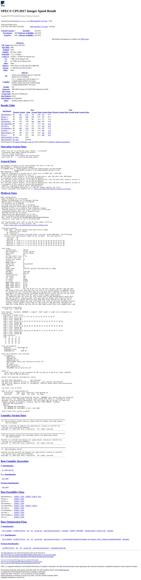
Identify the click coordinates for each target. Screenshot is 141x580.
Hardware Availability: (26, 33)
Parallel (6, 87)
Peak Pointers (6, 98)
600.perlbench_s (6, 114)
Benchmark (7, 111)
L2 (6, 59)
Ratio (28, 112)
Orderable (5, 54)
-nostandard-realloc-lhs (58, 548)
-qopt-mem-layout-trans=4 (51, 531)
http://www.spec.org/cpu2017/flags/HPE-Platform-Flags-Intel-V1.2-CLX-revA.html (28, 555)
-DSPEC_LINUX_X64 (33, 496)
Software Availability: (26, 35)
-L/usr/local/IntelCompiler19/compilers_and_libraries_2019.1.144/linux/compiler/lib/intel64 (91, 539)
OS (6, 76)
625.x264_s (5, 126)
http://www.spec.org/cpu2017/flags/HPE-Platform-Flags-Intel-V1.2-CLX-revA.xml (21, 561)
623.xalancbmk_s (7, 124)
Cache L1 (5, 56)
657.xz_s (4, 135)
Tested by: (7, 35)
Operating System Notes (13, 146)
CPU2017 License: (7, 31)
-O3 (31, 531)
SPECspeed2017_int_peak (38, 27)
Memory (5, 66)
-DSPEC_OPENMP (76, 531)
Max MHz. (5, 47)
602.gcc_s (4, 117)
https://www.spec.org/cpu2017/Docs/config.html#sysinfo (26, 225)
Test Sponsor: (7, 33)
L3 (6, 61)
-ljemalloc (110, 531)
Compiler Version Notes (13, 415)
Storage (5, 68)
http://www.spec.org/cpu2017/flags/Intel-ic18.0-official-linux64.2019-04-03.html (27, 556)
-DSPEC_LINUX (31, 506)
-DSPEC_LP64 (19, 496)
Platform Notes (9, 193)
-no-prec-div (38, 531)
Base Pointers (6, 96)
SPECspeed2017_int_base (38, 21)
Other (6, 63)
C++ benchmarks (8, 474)
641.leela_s (4, 130)
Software (24, 73)
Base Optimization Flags (14, 521)
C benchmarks (7, 466)
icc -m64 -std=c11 (8, 470)
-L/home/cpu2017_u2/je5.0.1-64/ (95, 531)
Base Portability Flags (12, 492)
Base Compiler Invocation (14, 461)
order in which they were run (24, 142)
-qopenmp (65, 531)
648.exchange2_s (6, 133)
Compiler (6, 82)
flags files (7, 553)
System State (6, 94)
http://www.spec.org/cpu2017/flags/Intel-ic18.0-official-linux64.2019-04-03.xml (20, 563)
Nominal (6, 50)
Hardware (20, 43)
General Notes (8, 161)
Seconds (22, 112)
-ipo (28, 531)
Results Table (8, 105)
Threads (16, 112)
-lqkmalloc (125, 539)
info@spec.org (64, 570)
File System (6, 91)
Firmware (5, 89)
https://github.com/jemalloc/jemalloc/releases (52, 189)
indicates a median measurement (59, 142)
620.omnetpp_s (6, 121)
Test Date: (26, 31)
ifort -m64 (5, 487)
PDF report (85, 39)
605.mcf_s (4, 119)
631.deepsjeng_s (6, 128)
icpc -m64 (5, 479)
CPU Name (5, 45)
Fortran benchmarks (9, 483)
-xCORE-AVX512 (19, 531)
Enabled (5, 52)
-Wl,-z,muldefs (7, 531)
